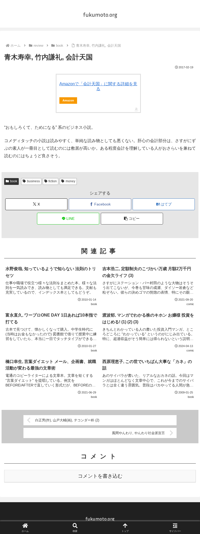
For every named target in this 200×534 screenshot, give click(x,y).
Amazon (68, 100)
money (70, 181)
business (33, 181)
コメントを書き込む (100, 476)
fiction (52, 181)
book (13, 181)
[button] (132, 218)
